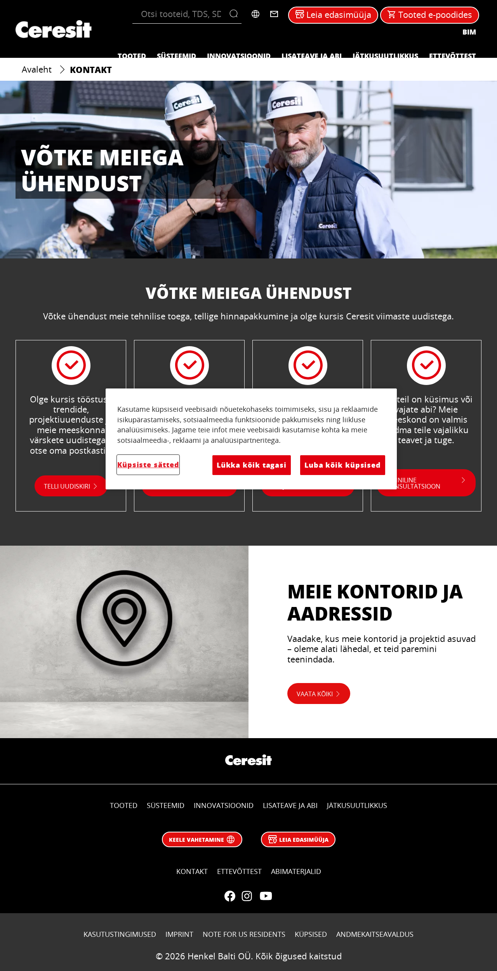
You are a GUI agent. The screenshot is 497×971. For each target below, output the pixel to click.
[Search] (235, 14)
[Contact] (274, 14)
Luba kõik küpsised (342, 465)
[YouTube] (265, 896)
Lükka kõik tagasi (252, 465)
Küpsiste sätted (148, 464)
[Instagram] (247, 896)
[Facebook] (230, 896)
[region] (251, 438)
